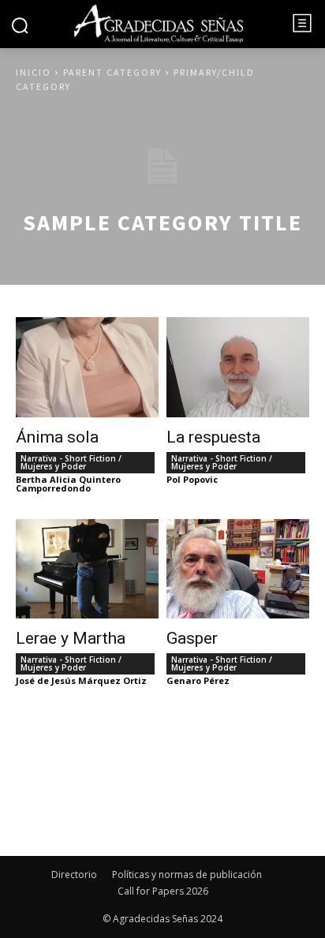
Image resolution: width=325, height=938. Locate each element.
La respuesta (213, 437)
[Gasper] (237, 569)
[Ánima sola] (87, 367)
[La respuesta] (237, 367)
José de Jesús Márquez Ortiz (81, 680)
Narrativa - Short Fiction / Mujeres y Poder (71, 462)
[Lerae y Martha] (87, 569)
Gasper (192, 638)
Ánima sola (57, 437)
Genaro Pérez (198, 680)
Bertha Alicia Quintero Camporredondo (68, 483)
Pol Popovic (192, 479)
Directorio (74, 874)
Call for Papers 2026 (163, 891)
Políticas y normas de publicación (187, 874)
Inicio (33, 72)
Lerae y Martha (70, 638)
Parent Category (112, 72)
